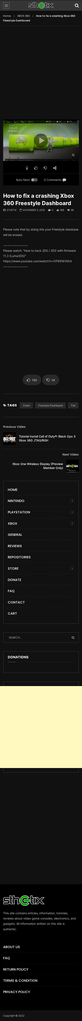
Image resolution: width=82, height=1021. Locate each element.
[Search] (76, 5)
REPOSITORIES (19, 557)
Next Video (70, 454)
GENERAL (15, 534)
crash (26, 405)
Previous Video (14, 427)
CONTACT (16, 602)
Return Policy (15, 969)
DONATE (14, 579)
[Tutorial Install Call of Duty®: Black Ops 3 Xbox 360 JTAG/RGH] (9, 438)
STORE (13, 568)
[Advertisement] (41, 75)
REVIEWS (15, 546)
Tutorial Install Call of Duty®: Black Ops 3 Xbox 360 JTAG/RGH (47, 438)
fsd (73, 405)
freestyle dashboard (50, 405)
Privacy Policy (16, 991)
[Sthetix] (41, 5)
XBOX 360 (23, 16)
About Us (11, 947)
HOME (12, 489)
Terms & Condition (20, 980)
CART (12, 613)
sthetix (11, 210)
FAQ (11, 591)
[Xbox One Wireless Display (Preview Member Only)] (72, 466)
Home (7, 16)
